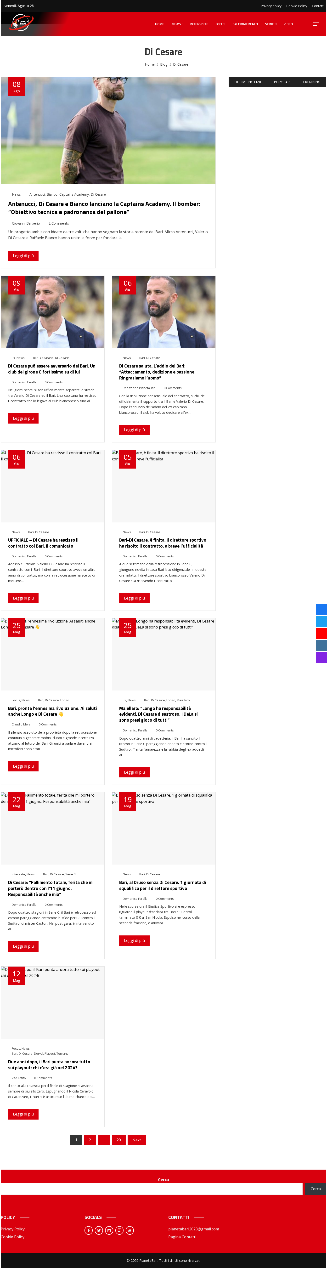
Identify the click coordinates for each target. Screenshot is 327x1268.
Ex (13, 358)
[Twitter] (99, 1230)
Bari (36, 358)
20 (119, 1140)
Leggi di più (23, 255)
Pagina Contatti (182, 1237)
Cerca (163, 1179)
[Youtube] (130, 1230)
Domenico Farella (24, 382)
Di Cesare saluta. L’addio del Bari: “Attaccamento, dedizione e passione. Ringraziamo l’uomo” (157, 371)
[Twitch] (119, 1230)
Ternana (62, 1053)
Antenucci (37, 194)
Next (136, 1140)
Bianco (52, 194)
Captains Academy (74, 194)
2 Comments (59, 223)
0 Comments (54, 382)
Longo (64, 700)
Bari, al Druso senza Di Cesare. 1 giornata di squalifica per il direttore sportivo (162, 885)
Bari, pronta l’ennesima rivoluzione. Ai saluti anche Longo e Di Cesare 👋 (52, 711)
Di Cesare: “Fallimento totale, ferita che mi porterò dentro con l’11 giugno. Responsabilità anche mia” (51, 888)
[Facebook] (89, 1230)
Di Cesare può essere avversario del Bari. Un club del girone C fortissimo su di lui (52, 368)
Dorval (38, 1053)
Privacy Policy (13, 1229)
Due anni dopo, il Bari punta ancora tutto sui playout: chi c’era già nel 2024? (49, 1064)
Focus (16, 700)
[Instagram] (109, 1230)
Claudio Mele (21, 724)
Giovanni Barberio (26, 223)
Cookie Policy (12, 1237)
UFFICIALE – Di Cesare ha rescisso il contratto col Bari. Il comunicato (43, 542)
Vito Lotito (19, 1078)
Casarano (47, 358)
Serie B (70, 874)
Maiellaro (183, 700)
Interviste (18, 874)
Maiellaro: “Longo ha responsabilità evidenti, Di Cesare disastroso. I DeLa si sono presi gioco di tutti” (158, 714)
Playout (50, 1053)
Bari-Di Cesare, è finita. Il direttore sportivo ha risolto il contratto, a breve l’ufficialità (162, 542)
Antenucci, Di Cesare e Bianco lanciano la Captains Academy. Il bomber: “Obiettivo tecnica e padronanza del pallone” (104, 207)
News (16, 194)
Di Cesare (98, 194)
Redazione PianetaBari (139, 388)
